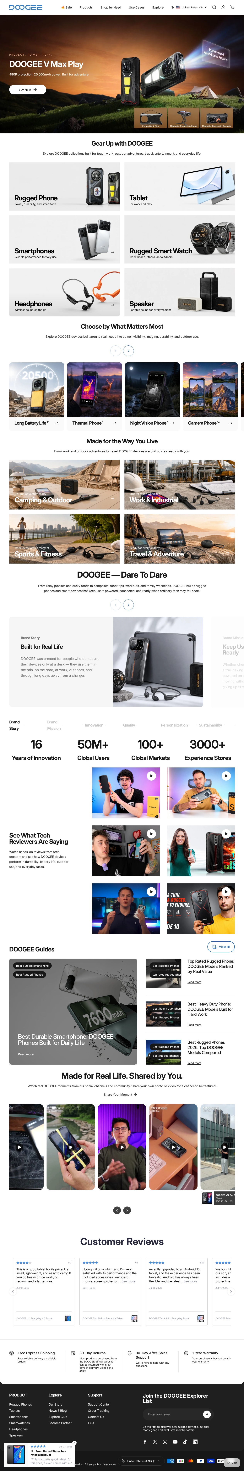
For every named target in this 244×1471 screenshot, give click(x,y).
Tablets (14, 1410)
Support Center (99, 1404)
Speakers (16, 1435)
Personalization (174, 727)
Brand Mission (54, 725)
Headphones (18, 1429)
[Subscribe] (207, 1414)
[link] (64, 539)
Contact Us (96, 1417)
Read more (26, 1054)
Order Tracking (99, 1410)
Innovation (94, 727)
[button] (191, 7)
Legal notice (109, 1464)
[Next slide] (231, 1291)
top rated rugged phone (168, 974)
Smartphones (18, 1417)
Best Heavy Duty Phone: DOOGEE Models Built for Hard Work (210, 1009)
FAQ (91, 1423)
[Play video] (126, 792)
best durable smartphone (32, 965)
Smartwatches (19, 1423)
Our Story (55, 1404)
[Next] (128, 350)
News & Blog (58, 1410)
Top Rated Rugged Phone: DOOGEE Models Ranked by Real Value (210, 966)
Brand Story (14, 725)
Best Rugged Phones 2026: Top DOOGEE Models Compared (206, 1047)
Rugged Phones (20, 1404)
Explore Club (58, 1417)
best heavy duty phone (167, 1008)
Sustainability (210, 727)
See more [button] (52, 1281)
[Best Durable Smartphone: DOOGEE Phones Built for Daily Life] (73, 1012)
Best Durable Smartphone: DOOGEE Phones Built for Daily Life (65, 1039)
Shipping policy (93, 1464)
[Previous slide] (13, 1291)
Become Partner (60, 1423)
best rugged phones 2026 (170, 1055)
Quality (129, 727)
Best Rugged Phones (29, 974)
